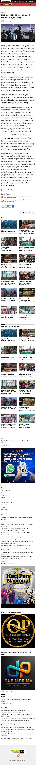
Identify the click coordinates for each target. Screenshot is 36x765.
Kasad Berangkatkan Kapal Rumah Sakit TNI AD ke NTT (8, 299)
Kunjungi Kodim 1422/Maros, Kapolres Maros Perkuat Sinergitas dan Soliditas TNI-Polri (26, 249)
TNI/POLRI (3, 12)
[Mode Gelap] (31, 4)
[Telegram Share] (30, 212)
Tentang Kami (4, 510)
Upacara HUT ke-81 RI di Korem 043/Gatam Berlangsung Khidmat (25, 317)
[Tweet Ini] (23, 212)
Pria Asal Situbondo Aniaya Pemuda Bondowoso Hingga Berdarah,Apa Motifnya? (17, 549)
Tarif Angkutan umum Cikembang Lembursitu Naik (13, 546)
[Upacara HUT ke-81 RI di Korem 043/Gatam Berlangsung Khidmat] (27, 310)
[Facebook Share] (20, 212)
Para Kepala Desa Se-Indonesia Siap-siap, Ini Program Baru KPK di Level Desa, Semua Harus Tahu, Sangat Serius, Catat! (18, 538)
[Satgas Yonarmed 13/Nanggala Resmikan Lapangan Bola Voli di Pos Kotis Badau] (9, 258)
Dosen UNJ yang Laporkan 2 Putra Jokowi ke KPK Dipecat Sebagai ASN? (16, 534)
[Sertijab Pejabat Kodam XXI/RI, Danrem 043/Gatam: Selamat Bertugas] (9, 275)
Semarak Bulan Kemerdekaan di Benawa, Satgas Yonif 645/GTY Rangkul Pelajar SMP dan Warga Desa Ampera (8, 249)
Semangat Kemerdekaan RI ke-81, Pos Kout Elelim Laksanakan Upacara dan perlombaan (8, 317)
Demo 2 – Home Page (6, 490)
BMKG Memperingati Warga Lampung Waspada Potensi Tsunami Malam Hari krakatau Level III (16, 557)
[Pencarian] (34, 4)
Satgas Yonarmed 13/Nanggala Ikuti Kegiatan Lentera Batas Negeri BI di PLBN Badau (17, 200)
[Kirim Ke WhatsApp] (33, 212)
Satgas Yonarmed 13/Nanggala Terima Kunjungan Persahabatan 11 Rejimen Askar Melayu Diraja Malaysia (26, 300)
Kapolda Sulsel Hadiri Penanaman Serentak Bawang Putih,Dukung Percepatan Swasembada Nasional (26, 266)
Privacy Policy (4, 505)
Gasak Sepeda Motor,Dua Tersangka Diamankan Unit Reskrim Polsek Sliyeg (17, 525)
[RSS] (18, 755)
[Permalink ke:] (2, 21)
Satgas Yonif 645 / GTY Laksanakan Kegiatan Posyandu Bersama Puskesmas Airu (25, 283)
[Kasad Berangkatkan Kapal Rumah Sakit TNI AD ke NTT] (9, 292)
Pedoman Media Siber (6, 502)
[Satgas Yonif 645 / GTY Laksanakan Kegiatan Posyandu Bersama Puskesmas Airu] (27, 275)
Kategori (3, 498)
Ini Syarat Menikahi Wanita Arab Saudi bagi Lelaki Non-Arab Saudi (17, 552)
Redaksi (3, 445)
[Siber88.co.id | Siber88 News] (8, 4)
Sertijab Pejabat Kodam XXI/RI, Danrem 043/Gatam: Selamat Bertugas (8, 283)
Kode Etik (3, 500)
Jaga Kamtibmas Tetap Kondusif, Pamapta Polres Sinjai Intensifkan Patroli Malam (16, 196)
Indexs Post (4, 495)
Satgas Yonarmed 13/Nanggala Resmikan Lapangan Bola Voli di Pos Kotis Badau (8, 266)
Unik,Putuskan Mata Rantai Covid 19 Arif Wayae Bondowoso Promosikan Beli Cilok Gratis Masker (15, 529)
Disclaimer (3, 493)
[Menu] (2, 4)
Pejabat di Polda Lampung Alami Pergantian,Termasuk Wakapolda (16, 441)
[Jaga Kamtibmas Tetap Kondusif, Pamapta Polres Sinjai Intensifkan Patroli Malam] (9, 224)
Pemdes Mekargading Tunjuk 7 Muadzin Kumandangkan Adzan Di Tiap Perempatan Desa (17, 542)
